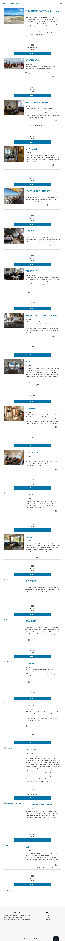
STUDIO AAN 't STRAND (37, 102)
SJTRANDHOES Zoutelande (38, 804)
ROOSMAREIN (32, 60)
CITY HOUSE (31, 149)
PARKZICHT (31, 271)
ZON (27, 847)
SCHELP (29, 537)
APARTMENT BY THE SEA (37, 191)
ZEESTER (29, 705)
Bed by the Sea (11, 3)
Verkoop (48, 915)
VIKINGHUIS (31, 663)
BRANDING (30, 621)
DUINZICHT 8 (31, 494)
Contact (48, 921)
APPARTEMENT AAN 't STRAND (41, 315)
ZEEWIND (30, 408)
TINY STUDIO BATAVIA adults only (42, 11)
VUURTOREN (31, 361)
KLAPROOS (30, 581)
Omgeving (48, 919)
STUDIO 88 (30, 749)
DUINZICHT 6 (31, 452)
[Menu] (61, 3)
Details (32, 53)
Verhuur (48, 917)
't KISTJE (29, 231)
